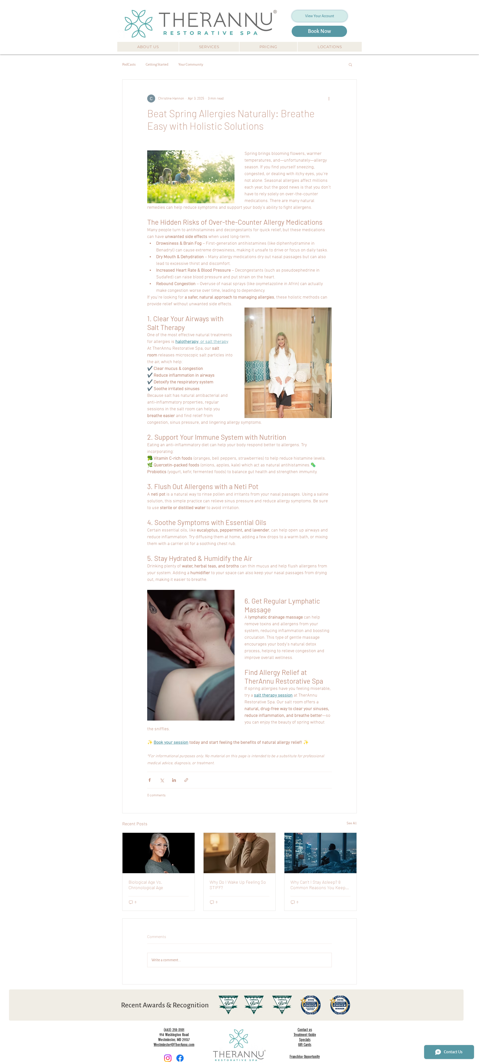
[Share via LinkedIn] (174, 780)
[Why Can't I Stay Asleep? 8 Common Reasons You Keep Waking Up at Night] (320, 853)
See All (352, 823)
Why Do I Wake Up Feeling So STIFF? (238, 884)
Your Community (190, 64)
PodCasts (129, 64)
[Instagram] (168, 1058)
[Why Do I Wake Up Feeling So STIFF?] (240, 853)
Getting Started (157, 64)
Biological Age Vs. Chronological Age (145, 884)
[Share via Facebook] (149, 780)
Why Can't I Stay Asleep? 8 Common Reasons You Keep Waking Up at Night (318, 884)
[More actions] (329, 99)
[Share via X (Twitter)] (161, 780)
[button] (148, 47)
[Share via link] (186, 780)
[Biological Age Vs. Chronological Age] (158, 853)
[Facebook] (180, 1058)
